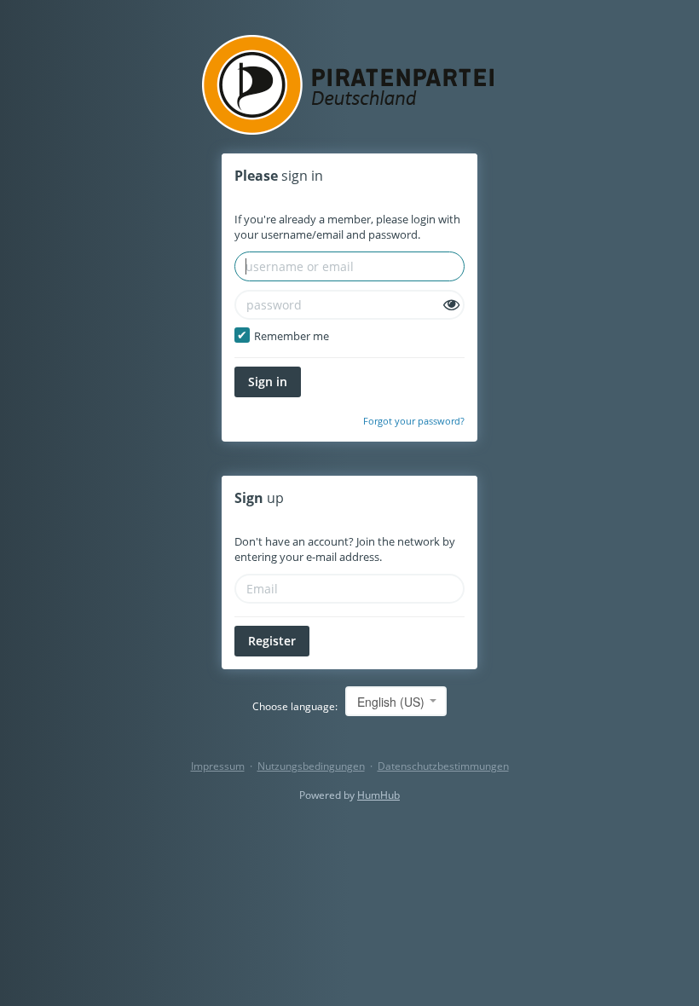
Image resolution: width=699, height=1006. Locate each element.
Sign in (267, 381)
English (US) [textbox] (391, 701)
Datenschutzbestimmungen (443, 766)
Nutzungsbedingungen (311, 766)
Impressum (218, 766)
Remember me (290, 336)
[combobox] (396, 701)
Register (272, 641)
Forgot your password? (414, 420)
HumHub (378, 795)
